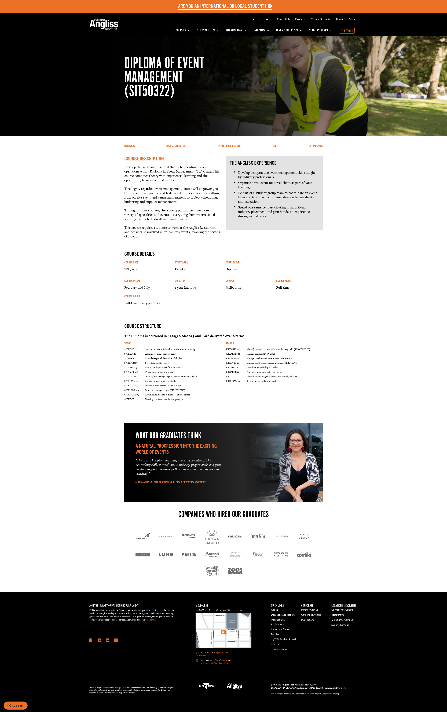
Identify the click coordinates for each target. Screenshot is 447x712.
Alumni (339, 19)
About (256, 19)
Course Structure (176, 146)
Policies (275, 634)
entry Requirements (229, 146)
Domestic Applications (283, 614)
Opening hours (279, 649)
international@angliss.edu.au (214, 663)
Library (275, 644)
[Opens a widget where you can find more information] (15, 706)
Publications (307, 620)
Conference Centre (342, 609)
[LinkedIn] (107, 640)
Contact (353, 19)
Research (300, 19)
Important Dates (280, 629)
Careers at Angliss (311, 614)
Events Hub (283, 19)
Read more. (151, 619)
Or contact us (202, 655)
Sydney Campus (340, 625)
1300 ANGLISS (203, 652)
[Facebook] (91, 640)
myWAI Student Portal (283, 639)
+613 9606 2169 (221, 660)
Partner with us (309, 609)
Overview (129, 146)
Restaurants (337, 614)
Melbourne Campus (342, 620)
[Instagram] (99, 640)
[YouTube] (116, 640)
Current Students (320, 19)
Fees (274, 146)
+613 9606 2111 (221, 652)
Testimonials (315, 146)
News (268, 19)
